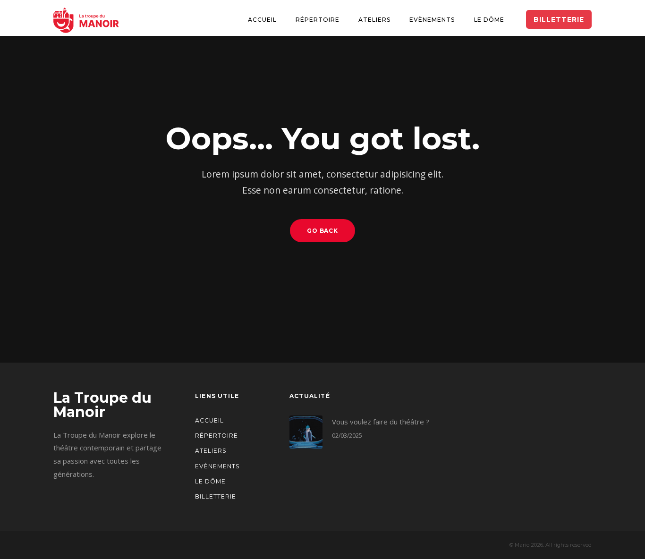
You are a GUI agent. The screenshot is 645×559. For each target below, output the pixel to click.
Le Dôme (489, 19)
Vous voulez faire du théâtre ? (380, 421)
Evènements (432, 19)
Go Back (323, 230)
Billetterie (215, 496)
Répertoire (317, 19)
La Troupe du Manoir (102, 405)
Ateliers (374, 19)
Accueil (262, 19)
